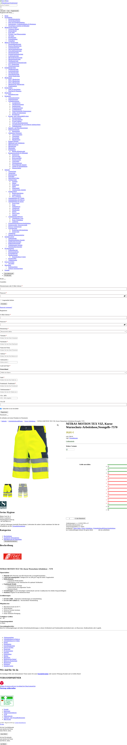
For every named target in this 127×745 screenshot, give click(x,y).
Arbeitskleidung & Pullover (12, 639)
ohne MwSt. (4, 734)
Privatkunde (7, 275)
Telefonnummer (5, 389)
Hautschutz (7, 649)
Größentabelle (70, 441)
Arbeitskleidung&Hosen (15, 421)
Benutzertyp (4, 328)
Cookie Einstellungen (20, 722)
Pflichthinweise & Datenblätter (13, 539)
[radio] (117, 466)
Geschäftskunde (8, 273)
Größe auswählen (84, 464)
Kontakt (95, 530)
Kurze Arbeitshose (30, 421)
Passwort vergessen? (6, 307)
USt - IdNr (3, 395)
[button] (58, 425)
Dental (6, 642)
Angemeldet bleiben (8, 300)
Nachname (4, 341)
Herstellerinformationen (10, 541)
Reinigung (7, 664)
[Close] (5, 279)
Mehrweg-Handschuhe (10, 661)
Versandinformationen (18, 526)
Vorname (3, 335)
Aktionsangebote (9, 637)
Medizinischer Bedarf (10, 659)
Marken (6, 656)
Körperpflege (8, 654)
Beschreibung (8, 536)
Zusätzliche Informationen (11, 538)
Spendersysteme (8, 666)
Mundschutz (7, 662)
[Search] (0, 7)
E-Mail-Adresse (5, 314)
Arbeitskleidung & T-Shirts (12, 641)
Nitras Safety (77, 528)
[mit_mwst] (2, 9)
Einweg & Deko (8, 647)
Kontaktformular (43, 674)
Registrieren (4, 412)
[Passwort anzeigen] (125, 296)
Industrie (4, 421)
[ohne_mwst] (0, 9)
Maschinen (7, 657)
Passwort (3, 293)
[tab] (65, 536)
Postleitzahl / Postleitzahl (8, 383)
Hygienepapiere (8, 651)
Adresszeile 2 (4, 360)
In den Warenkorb (80, 518)
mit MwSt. (3, 744)
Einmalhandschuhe (9, 646)
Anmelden (3, 304)
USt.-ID (2, 401)
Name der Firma (5, 347)
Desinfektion (7, 644)
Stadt (2, 377)
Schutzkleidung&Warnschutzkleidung (104, 528)
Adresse (3, 354)
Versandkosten (73, 438)
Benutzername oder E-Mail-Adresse (11, 286)
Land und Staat (5, 366)
